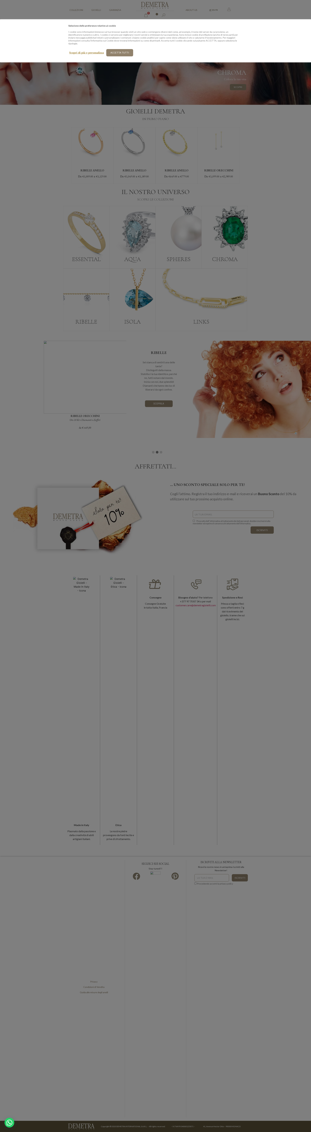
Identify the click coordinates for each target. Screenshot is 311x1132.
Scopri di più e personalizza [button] (86, 52)
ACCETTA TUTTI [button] (119, 52)
